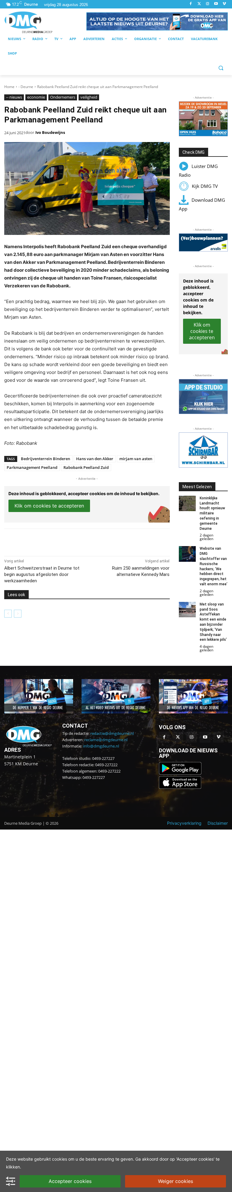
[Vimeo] (224, 4)
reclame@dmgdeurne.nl (105, 739)
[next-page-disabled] (17, 614)
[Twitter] (199, 4)
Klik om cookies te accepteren (49, 506)
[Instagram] (207, 4)
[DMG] (45, 22)
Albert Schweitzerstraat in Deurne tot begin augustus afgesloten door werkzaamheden (41, 574)
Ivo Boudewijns (50, 132)
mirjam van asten (135, 458)
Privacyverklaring (184, 823)
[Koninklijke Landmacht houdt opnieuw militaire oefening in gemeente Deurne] (187, 503)
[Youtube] (215, 4)
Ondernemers (62, 97)
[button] (157, 21)
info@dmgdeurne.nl (101, 746)
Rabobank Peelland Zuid (86, 467)
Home (9, 86)
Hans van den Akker (94, 458)
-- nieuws (14, 97)
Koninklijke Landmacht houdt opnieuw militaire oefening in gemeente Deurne (212, 513)
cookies (59, 1159)
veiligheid (88, 97)
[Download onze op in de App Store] (180, 787)
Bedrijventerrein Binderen (45, 458)
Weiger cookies (175, 1181)
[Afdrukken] (88, 541)
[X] (60, 541)
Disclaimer (218, 823)
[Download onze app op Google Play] (181, 773)
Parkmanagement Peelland (32, 467)
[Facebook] (190, 4)
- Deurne (25, 86)
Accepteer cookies (70, 1181)
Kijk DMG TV (205, 186)
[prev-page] (8, 614)
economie (36, 97)
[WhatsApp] (74, 541)
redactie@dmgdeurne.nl (112, 733)
